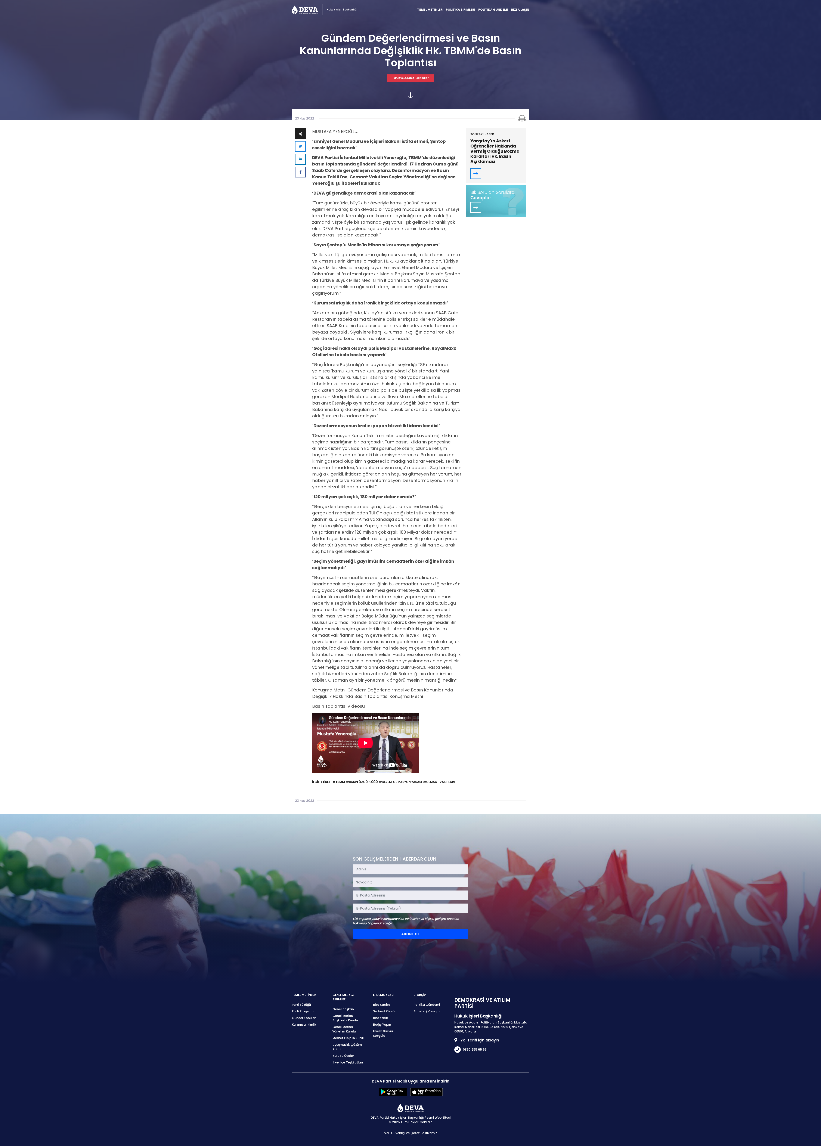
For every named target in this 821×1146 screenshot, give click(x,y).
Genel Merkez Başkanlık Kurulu (345, 1018)
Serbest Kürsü (384, 1011)
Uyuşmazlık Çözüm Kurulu (347, 1047)
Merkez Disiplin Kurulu (349, 1038)
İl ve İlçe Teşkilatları (347, 1062)
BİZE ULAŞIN (520, 9)
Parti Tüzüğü (301, 1005)
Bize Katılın (381, 1005)
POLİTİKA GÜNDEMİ (493, 9)
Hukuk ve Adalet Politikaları (410, 78)
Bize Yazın (380, 1018)
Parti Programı (303, 1011)
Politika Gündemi (427, 1005)
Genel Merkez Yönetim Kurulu (344, 1029)
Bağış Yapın (382, 1024)
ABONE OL (410, 934)
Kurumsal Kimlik (304, 1024)
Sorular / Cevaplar (428, 1011)
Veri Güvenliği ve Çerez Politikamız (410, 1133)
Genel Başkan (343, 1009)
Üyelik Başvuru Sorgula (384, 1033)
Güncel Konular (304, 1018)
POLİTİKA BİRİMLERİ (460, 9)
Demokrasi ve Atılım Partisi (305, 9)
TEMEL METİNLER (430, 9)
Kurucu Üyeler (343, 1056)
